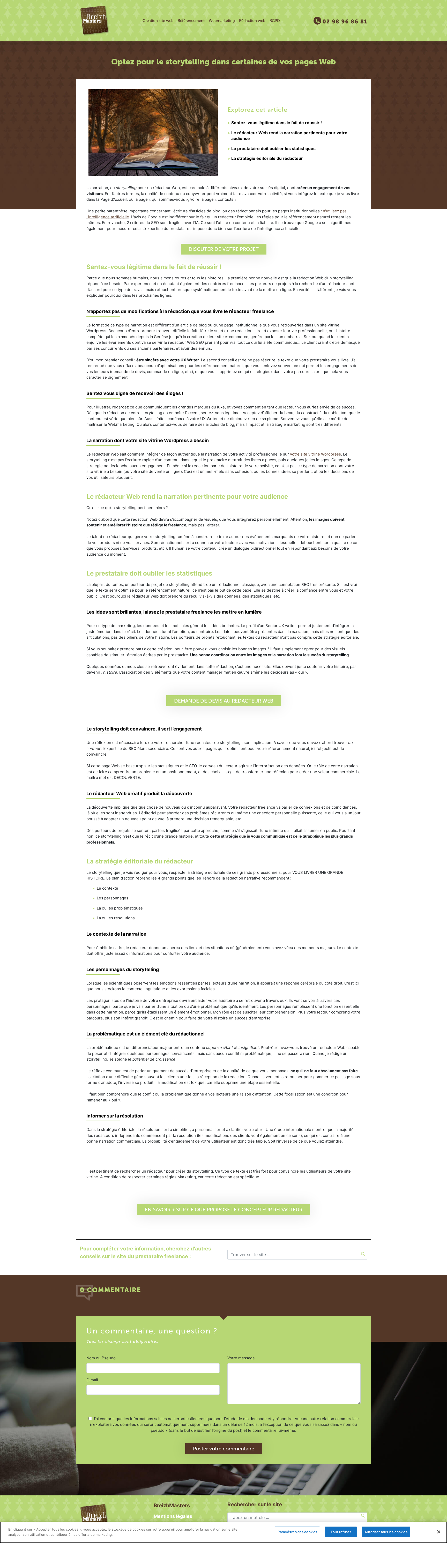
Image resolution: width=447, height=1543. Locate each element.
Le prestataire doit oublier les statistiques (273, 148)
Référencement (191, 20)
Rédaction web (252, 20)
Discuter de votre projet (224, 249)
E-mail (92, 1379)
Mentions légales (173, 1516)
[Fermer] (438, 1532)
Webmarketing (222, 20)
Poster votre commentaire (223, 1448)
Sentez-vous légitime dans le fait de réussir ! (276, 122)
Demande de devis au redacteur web (223, 701)
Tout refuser (341, 1532)
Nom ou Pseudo (101, 1357)
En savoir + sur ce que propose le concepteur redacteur (223, 1209)
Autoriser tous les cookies (385, 1532)
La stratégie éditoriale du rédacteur (267, 158)
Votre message (241, 1357)
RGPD (275, 20)
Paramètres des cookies (297, 1532)
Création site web (158, 20)
